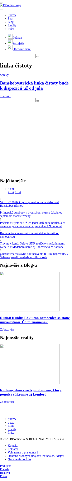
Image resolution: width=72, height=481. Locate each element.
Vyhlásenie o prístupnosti (23, 452)
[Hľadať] (1, 9)
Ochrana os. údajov (52, 455)
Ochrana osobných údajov (24, 455)
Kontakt (12, 445)
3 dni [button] (11, 188)
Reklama (13, 449)
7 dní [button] (11, 192)
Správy (12, 15)
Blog (11, 22)
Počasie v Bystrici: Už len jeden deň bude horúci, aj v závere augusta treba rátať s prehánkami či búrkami (32, 224)
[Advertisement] (36, 138)
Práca (11, 28)
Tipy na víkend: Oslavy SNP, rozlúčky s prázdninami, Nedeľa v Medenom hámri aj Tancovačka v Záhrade (32, 245)
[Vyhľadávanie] (37, 56)
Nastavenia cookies (19, 459)
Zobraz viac (7, 329)
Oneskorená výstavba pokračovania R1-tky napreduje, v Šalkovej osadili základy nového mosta (34, 255)
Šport (11, 18)
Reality (12, 25)
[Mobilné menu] (1, 2)
